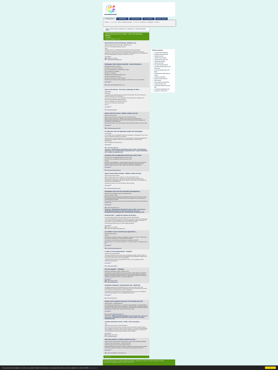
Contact (157, 22)
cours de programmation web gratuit (161, 70)
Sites (119, 22)
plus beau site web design (134, 315)
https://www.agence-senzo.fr (114, 128)
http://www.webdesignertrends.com (116, 314)
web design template (159, 61)
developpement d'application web (114, 212)
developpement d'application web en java (129, 210)
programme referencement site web (162, 86)
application (109, 18)
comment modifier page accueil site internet (162, 67)
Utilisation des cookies (141, 360)
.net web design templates (161, 52)
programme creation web (160, 90)
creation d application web (115, 152)
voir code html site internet (161, 64)
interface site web (158, 63)
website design (161, 18)
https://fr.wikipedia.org (113, 282)
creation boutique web (160, 83)
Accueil (107, 22)
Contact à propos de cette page (156, 360)
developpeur (135, 18)
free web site (157, 80)
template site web (158, 56)
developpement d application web (125, 150)
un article (143, 22)
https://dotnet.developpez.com (114, 248)
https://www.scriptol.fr (112, 265)
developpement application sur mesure (162, 74)
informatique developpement (122, 19)
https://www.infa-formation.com (115, 59)
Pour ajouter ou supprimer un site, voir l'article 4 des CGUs (118, 362)
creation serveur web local (161, 59)
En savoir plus (93, 368)
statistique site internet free (161, 54)
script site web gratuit (159, 77)
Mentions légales (112, 360)
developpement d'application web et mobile (124, 149)
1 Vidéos (113, 38)
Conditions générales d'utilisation (126, 360)
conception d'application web (161, 89)
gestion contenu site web (160, 78)
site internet (148, 18)
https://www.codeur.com (113, 147)
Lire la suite (107, 56)
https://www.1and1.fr (112, 109)
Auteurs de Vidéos (126, 22)
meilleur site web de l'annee (120, 315)
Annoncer (150, 22)
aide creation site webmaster (161, 82)
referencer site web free (160, 57)
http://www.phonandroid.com (114, 170)
